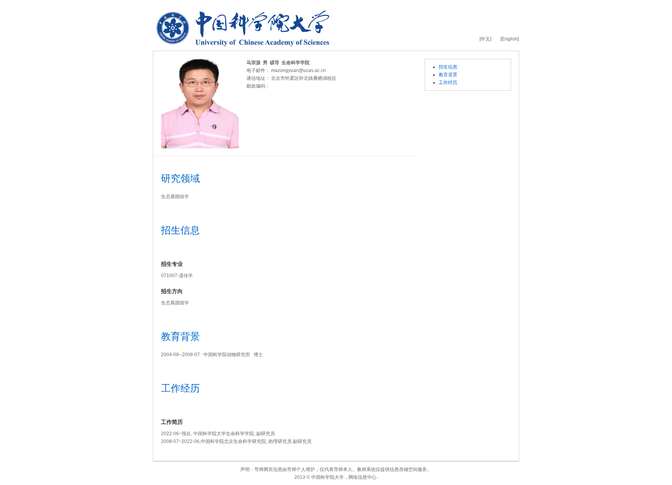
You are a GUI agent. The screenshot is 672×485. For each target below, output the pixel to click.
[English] (509, 39)
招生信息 (448, 67)
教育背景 (448, 74)
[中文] (485, 39)
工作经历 (448, 82)
